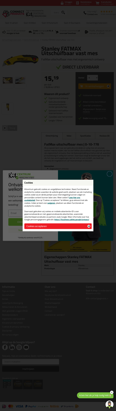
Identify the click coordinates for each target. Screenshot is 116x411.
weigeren (51, 203)
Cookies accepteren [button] (36, 226)
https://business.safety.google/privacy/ (71, 219)
